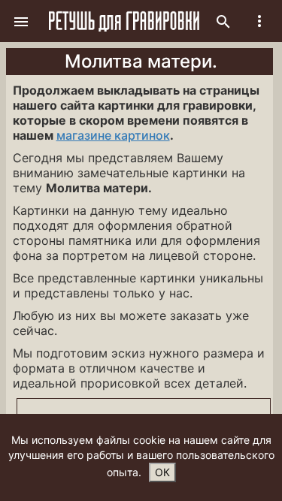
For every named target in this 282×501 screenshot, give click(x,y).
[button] (21, 21)
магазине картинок (113, 135)
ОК (162, 472)
